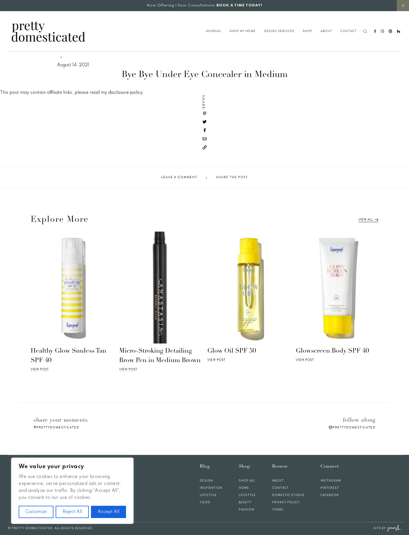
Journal (213, 31)
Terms (278, 509)
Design (206, 480)
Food (205, 502)
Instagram (331, 480)
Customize (36, 512)
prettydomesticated (57, 427)
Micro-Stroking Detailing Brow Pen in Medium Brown (160, 356)
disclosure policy (125, 92)
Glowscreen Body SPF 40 (332, 351)
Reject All (72, 512)
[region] (72, 491)
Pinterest (330, 488)
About (326, 31)
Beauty (245, 502)
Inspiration (211, 488)
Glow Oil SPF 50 (231, 351)
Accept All (108, 512)
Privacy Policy (286, 502)
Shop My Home (243, 31)
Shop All (247, 480)
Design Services (279, 31)
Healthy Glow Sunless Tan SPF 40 (68, 356)
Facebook (330, 495)
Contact (348, 31)
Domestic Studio (288, 495)
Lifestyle (208, 495)
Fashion (246, 509)
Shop (307, 31)
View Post (40, 369)
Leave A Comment (179, 177)
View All (365, 219)
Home (244, 488)
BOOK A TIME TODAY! (239, 5)
